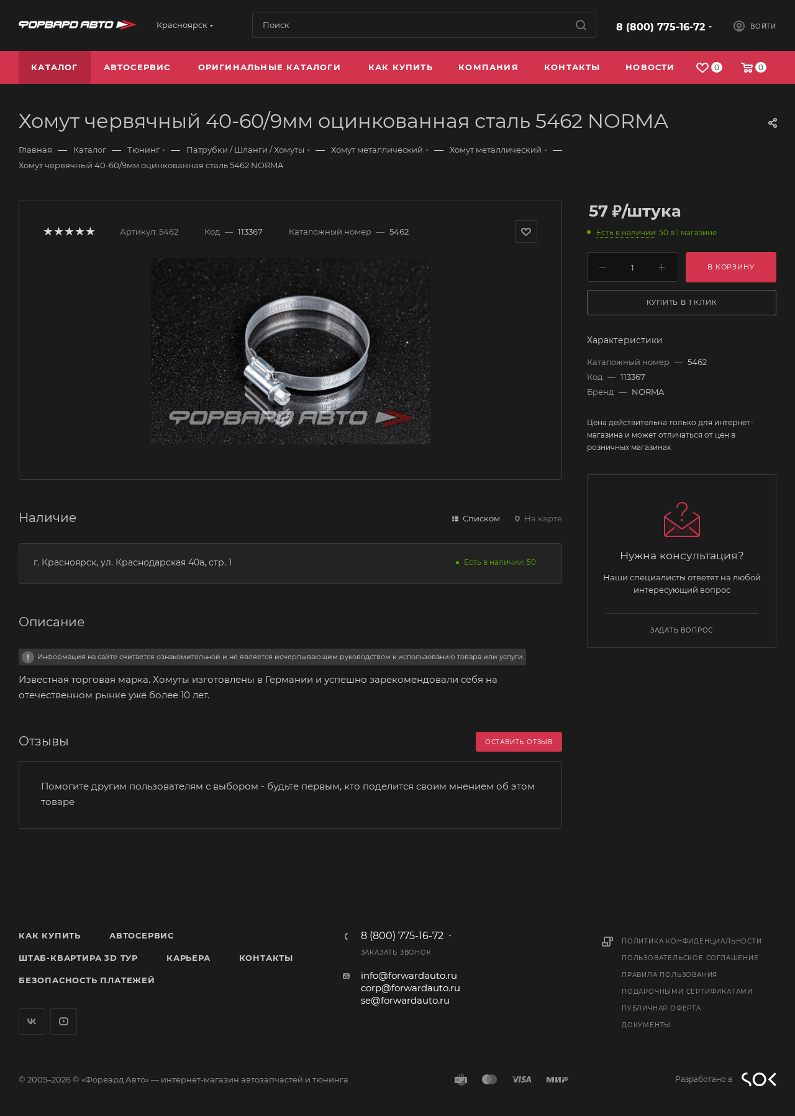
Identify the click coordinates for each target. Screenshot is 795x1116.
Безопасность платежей (87, 980)
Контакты (266, 958)
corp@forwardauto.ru (410, 988)
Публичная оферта (661, 1008)
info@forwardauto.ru (409, 975)
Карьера (188, 958)
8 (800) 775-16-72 (660, 27)
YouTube (63, 1021)
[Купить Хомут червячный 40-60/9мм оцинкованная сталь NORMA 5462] (290, 351)
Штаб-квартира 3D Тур (78, 958)
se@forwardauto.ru (405, 1000)
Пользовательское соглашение (690, 958)
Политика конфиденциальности (692, 941)
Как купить (50, 935)
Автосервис (141, 935)
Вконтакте (32, 1021)
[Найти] (581, 25)
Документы (646, 1025)
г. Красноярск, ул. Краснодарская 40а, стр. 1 (133, 562)
